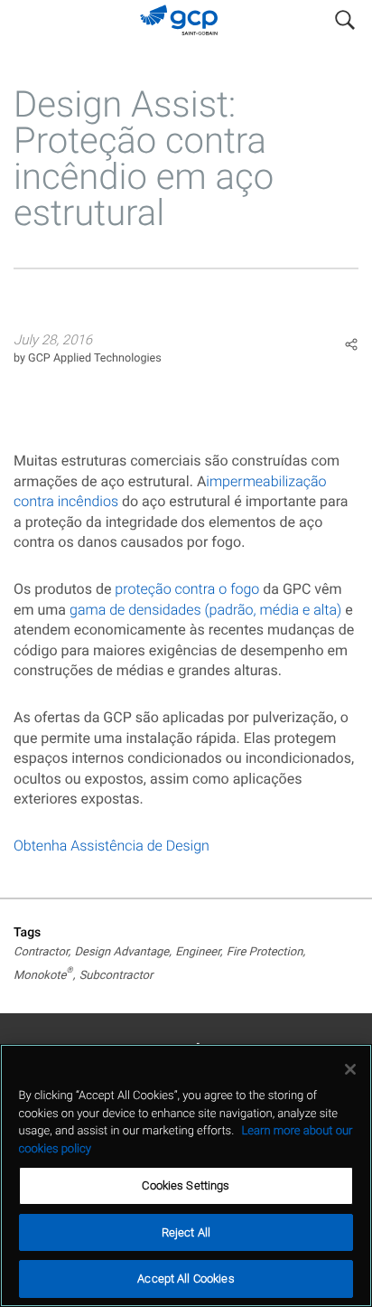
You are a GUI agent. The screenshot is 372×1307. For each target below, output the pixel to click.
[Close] (350, 1069)
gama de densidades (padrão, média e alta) (205, 609)
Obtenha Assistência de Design (111, 845)
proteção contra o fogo (187, 588)
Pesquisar (345, 16)
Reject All (186, 1232)
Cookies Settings (185, 1185)
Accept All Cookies (185, 1278)
